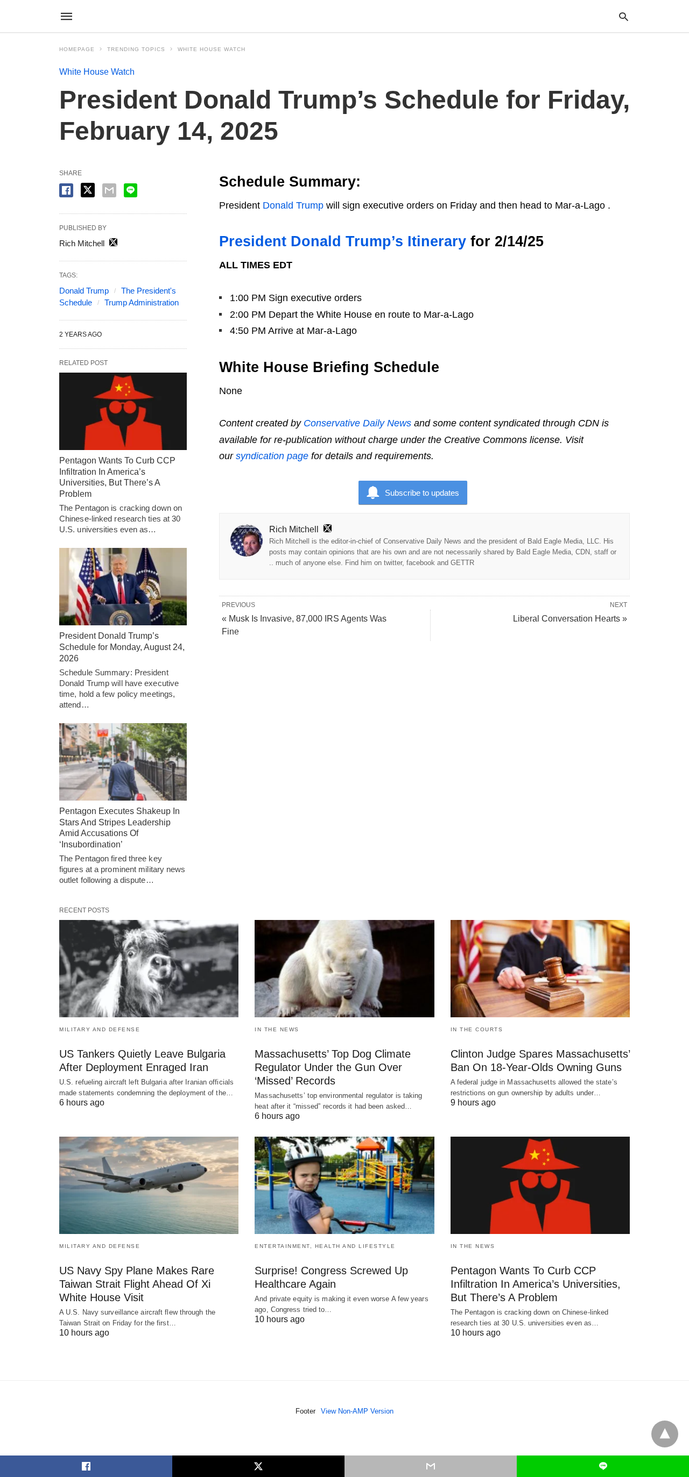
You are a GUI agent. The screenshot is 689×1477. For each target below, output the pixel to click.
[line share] (130, 190)
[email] (430, 1466)
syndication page (272, 456)
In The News (277, 1029)
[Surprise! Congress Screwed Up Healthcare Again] (344, 1185)
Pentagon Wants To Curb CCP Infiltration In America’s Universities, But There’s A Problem (536, 1284)
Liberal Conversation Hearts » (570, 618)
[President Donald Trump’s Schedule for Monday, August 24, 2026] (123, 586)
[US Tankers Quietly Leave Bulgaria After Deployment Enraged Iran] (148, 968)
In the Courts (477, 1029)
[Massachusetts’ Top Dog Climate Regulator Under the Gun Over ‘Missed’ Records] (344, 968)
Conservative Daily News (357, 423)
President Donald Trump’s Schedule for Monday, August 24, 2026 (122, 647)
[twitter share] (88, 190)
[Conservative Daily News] (344, 16)
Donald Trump (293, 205)
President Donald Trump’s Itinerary (342, 241)
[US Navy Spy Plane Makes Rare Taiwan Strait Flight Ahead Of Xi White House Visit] (148, 1185)
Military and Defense (99, 1029)
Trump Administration (141, 302)
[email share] (109, 190)
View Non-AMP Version (357, 1411)
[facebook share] (66, 190)
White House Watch (211, 49)
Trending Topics (136, 49)
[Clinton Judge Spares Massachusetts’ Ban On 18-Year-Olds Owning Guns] (540, 968)
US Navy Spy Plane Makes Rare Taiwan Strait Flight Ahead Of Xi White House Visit (136, 1284)
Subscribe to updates (422, 492)
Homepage (77, 49)
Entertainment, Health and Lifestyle (325, 1246)
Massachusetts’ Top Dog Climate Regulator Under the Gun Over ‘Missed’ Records (333, 1067)
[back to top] (664, 1434)
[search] (623, 16)
